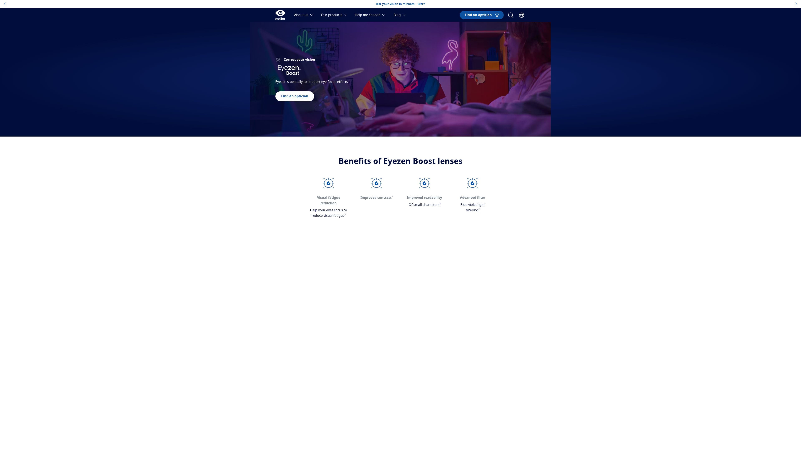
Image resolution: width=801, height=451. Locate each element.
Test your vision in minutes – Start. (400, 4)
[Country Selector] (522, 15)
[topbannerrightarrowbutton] (796, 4)
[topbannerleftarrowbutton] (5, 4)
